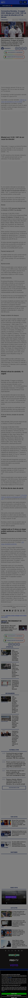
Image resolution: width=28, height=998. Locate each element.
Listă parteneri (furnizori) (4, 991)
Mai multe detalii (10, 977)
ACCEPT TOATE (14, 993)
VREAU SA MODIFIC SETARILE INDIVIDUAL (14, 995)
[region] (14, 984)
